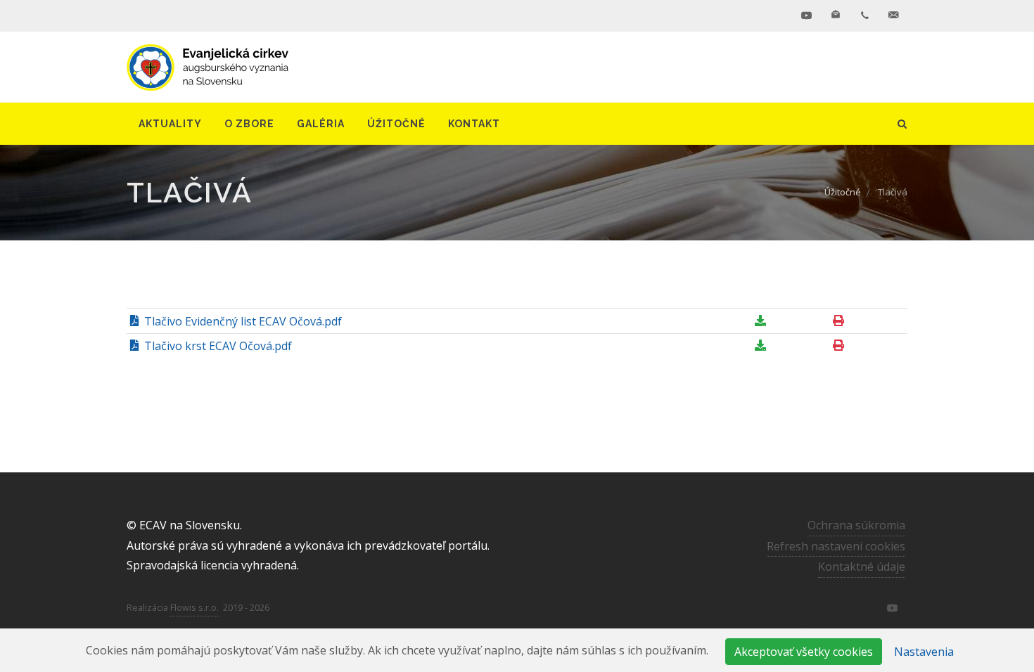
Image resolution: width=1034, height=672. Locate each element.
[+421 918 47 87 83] (864, 15)
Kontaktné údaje (861, 566)
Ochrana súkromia (856, 525)
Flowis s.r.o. (194, 607)
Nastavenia (924, 651)
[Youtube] (807, 15)
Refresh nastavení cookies (836, 546)
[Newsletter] (836, 15)
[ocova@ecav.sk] (893, 15)
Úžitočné (842, 192)
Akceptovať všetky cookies (803, 651)
